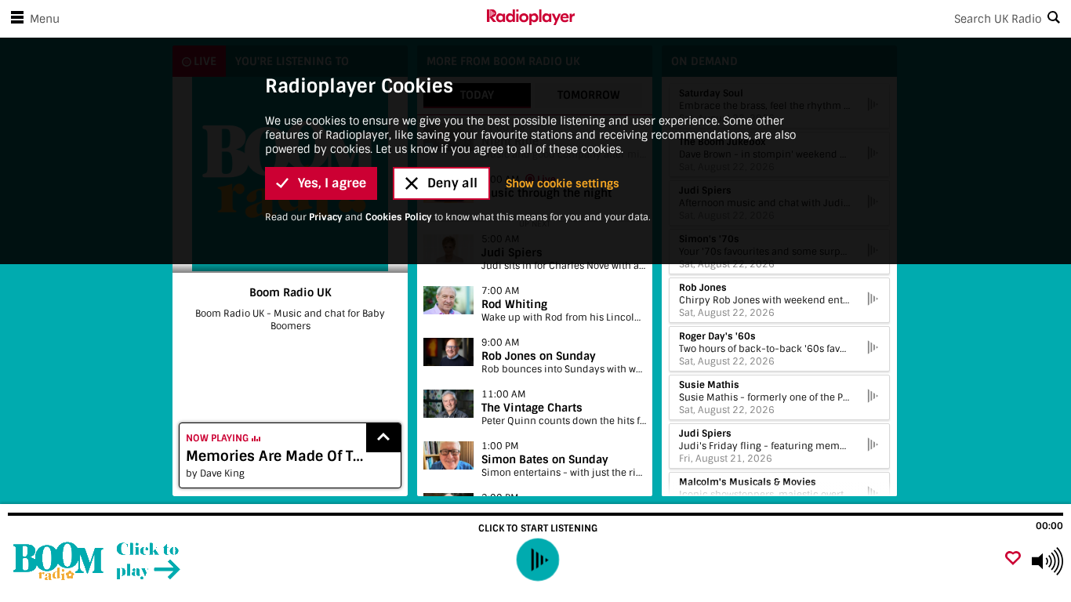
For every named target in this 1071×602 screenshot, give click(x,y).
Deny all (452, 183)
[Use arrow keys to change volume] (1047, 561)
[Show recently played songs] (383, 437)
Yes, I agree (332, 183)
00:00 (1049, 526)
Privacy (326, 217)
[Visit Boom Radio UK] (96, 561)
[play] (537, 560)
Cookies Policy (398, 217)
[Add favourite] (1013, 559)
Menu (45, 19)
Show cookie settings (562, 183)
